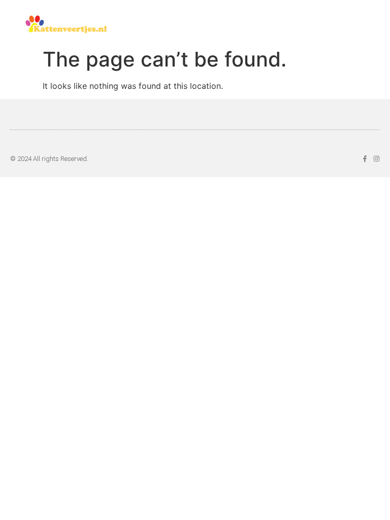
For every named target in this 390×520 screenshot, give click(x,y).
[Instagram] (376, 158)
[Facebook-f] (365, 158)
